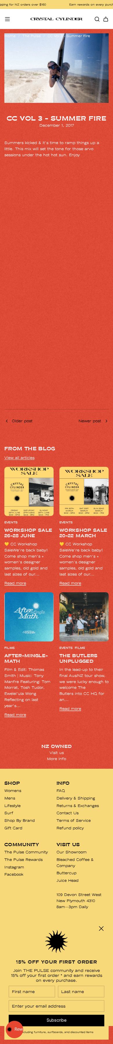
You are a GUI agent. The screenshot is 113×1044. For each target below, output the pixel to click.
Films (9, 648)
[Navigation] (7, 19)
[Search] (97, 19)
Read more (15, 583)
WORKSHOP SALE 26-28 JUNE (28, 532)
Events (10, 522)
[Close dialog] (101, 928)
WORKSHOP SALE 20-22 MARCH (83, 532)
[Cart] (106, 19)
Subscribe (57, 1021)
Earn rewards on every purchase (77, 4)
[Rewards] (14, 1029)
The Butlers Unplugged (78, 658)
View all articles (19, 458)
